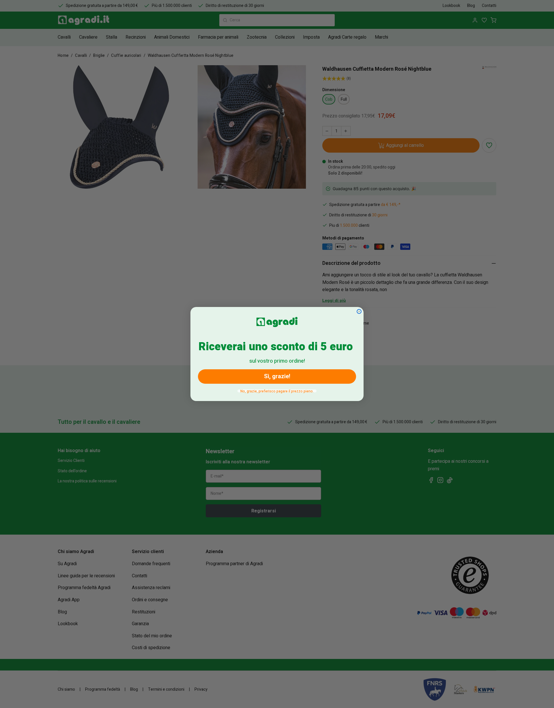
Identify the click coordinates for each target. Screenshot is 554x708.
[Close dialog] (359, 311)
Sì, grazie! (277, 376)
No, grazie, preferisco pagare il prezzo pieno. (277, 390)
